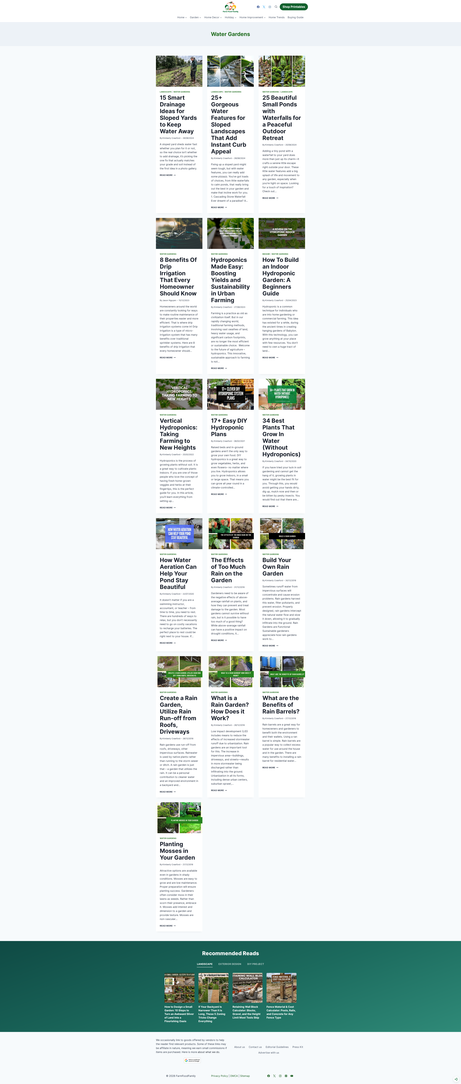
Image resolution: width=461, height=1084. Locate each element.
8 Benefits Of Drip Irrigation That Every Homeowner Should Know (178, 276)
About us (239, 1046)
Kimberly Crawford (171, 138)
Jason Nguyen (169, 300)
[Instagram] (269, 6)
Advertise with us (268, 1052)
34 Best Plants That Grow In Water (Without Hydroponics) (281, 437)
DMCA (234, 1075)
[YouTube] (291, 1075)
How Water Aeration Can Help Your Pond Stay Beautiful (178, 573)
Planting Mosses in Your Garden (177, 850)
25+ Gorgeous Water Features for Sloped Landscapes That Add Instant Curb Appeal (228, 124)
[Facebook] (258, 6)
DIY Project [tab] (255, 964)
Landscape (166, 92)
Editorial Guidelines (277, 1046)
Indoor (266, 254)
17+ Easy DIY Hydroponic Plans (229, 427)
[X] (264, 6)
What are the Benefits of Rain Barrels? (281, 704)
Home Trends (277, 17)
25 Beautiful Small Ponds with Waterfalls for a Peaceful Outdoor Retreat (281, 117)
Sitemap (245, 1075)
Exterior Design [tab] (229, 964)
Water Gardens (181, 92)
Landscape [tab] (204, 964)
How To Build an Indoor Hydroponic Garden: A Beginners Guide (280, 276)
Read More (168, 175)
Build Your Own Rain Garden (276, 566)
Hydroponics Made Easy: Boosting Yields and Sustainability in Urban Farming (230, 280)
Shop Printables (294, 7)
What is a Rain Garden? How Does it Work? (230, 708)
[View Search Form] (276, 6)
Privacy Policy (219, 1075)
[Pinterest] (285, 1075)
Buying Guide (295, 17)
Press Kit (297, 1046)
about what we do (208, 1052)
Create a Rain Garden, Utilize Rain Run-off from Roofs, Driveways (178, 714)
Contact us (255, 1046)
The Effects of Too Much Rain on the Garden (228, 570)
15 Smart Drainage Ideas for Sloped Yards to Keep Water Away (178, 114)
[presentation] (179, 71)
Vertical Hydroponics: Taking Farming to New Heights (178, 434)
